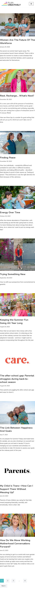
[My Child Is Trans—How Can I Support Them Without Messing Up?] (17, 470)
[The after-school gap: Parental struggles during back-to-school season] (17, 360)
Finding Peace (7, 157)
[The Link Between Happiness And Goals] (17, 412)
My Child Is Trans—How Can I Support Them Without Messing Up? (16, 489)
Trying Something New (12, 274)
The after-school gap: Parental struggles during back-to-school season (17, 379)
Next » (3, 586)
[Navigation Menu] (31, 3)
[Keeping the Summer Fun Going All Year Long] (17, 304)
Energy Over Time (10, 212)
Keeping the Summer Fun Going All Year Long (14, 321)
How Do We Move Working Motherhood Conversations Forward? (15, 543)
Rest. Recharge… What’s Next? (17, 95)
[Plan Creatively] (11, 3)
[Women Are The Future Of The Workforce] (17, 24)
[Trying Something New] (17, 254)
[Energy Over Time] (17, 197)
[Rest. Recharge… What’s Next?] (17, 80)
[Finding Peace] (17, 142)
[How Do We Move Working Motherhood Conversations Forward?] (17, 525)
